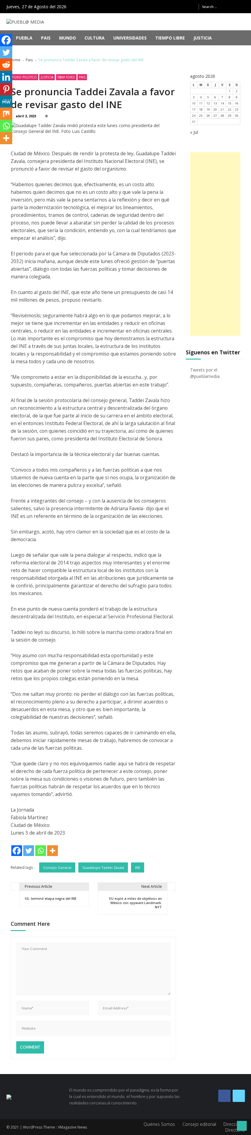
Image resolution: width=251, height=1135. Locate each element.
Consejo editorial (199, 1124)
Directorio (235, 1130)
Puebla (24, 38)
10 (194, 103)
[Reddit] (6, 64)
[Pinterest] (6, 89)
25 (201, 116)
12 (208, 103)
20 (215, 109)
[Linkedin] (6, 77)
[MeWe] (6, 101)
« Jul (194, 132)
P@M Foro (66, 77)
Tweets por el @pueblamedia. (205, 373)
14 (222, 103)
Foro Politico (24, 77)
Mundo (67, 38)
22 (229, 109)
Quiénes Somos (159, 1124)
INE (137, 867)
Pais (46, 38)
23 (236, 109)
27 (215, 116)
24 (194, 116)
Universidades (130, 38)
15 (229, 103)
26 (208, 116)
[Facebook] (16, 850)
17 (194, 109)
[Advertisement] (215, 244)
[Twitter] (28, 850)
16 (236, 103)
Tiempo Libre (170, 38)
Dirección (232, 1124)
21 (222, 109)
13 (215, 103)
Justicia (202, 38)
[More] (52, 850)
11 (201, 103)
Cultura (94, 38)
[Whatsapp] (40, 850)
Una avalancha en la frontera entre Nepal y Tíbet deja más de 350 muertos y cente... (120, 51)
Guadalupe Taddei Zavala (103, 867)
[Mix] (6, 113)
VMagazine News (72, 1127)
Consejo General (57, 867)
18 (201, 109)
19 (208, 109)
